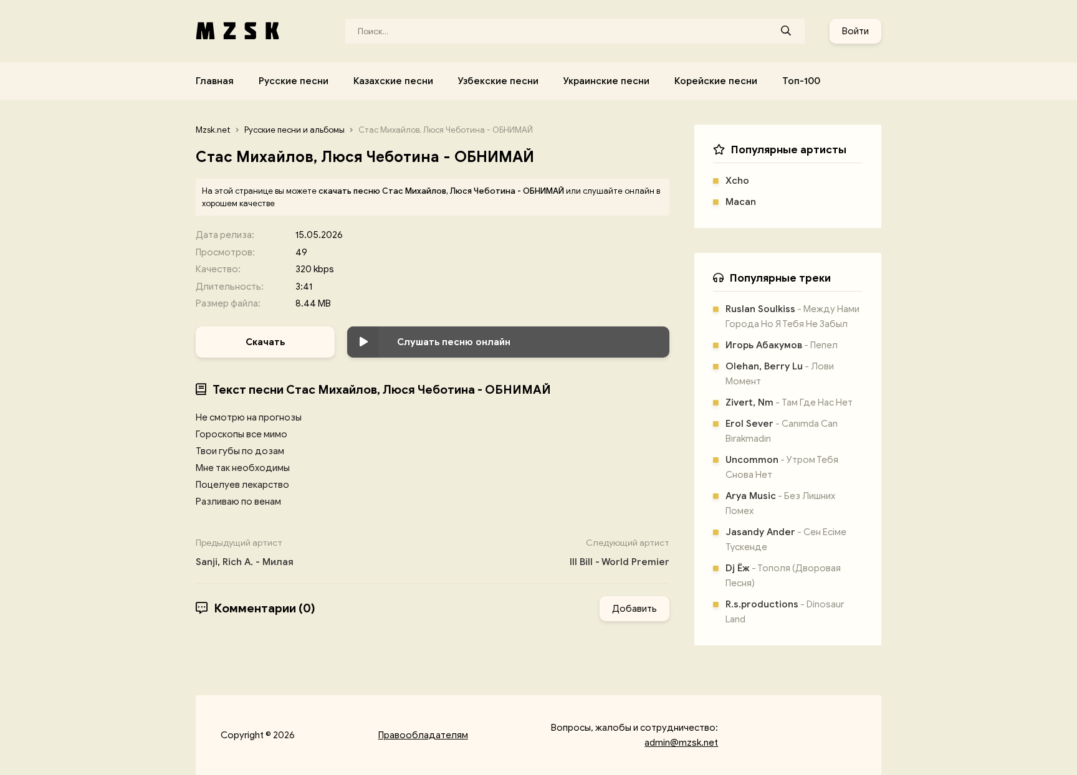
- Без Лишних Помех (780, 503)
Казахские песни (393, 81)
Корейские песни (715, 81)
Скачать (265, 342)
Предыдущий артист (245, 553)
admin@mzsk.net (681, 742)
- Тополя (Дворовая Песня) (783, 576)
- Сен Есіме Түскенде (785, 539)
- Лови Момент (779, 374)
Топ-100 (801, 81)
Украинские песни (606, 81)
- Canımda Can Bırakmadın (781, 431)
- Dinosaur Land (784, 612)
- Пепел (781, 345)
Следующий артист (619, 553)
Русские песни (293, 81)
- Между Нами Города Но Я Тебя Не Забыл (792, 316)
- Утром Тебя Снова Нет (781, 467)
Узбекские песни (498, 81)
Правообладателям (423, 735)
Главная (215, 81)
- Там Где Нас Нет (789, 402)
